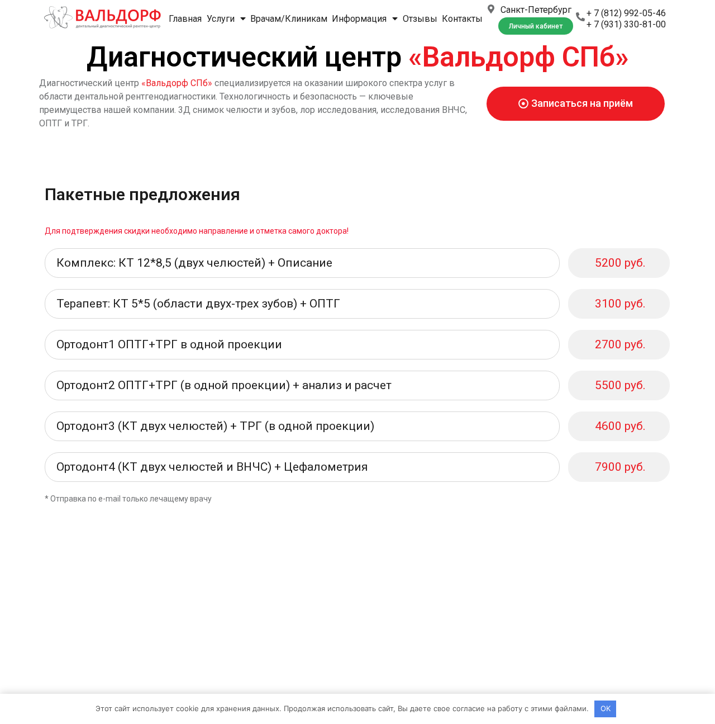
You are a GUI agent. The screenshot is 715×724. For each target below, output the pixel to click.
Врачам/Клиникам (288, 18)
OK (605, 708)
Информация (359, 18)
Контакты (462, 18)
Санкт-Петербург (535, 9)
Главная (185, 18)
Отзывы (420, 18)
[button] (535, 26)
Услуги (221, 18)
